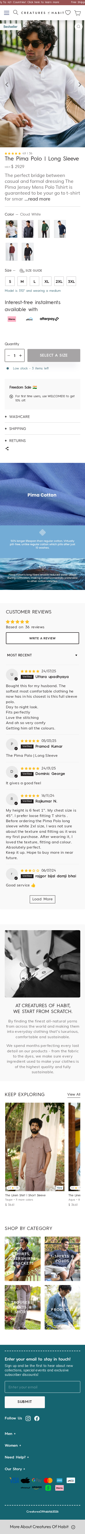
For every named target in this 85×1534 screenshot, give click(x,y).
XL (46, 281)
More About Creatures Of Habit (39, 1526)
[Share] (7, 449)
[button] (13, 153)
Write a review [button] (42, 638)
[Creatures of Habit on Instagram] (28, 1418)
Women (12, 1446)
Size (23, 270)
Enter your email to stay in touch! (38, 1359)
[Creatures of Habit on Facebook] (36, 1418)
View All (73, 1095)
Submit (24, 1402)
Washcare (19, 416)
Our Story (14, 1469)
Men (9, 1434)
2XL (59, 281)
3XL (71, 281)
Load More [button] (42, 899)
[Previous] (6, 84)
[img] (30, 671)
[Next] (79, 84)
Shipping (17, 428)
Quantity (12, 344)
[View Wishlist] (68, 12)
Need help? (16, 1457)
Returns (17, 440)
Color (23, 214)
